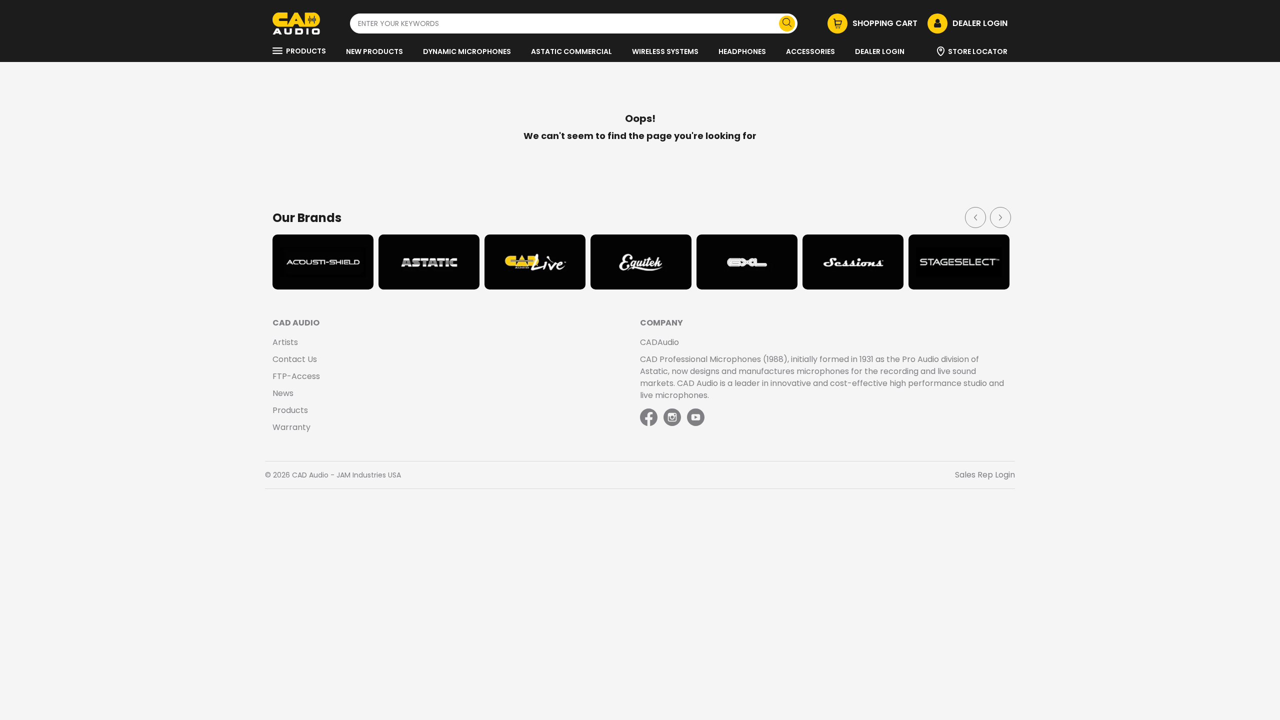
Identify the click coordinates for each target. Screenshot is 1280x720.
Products (306, 51)
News (283, 393)
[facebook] (650, 418)
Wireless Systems (665, 51)
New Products (374, 51)
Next (1000, 217)
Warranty (291, 427)
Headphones (742, 51)
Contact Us (294, 359)
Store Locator (978, 51)
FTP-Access (296, 376)
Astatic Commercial (571, 51)
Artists (285, 342)
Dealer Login (879, 51)
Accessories (810, 51)
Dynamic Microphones (467, 51)
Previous (975, 217)
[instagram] (672, 418)
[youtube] (695, 418)
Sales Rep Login (985, 474)
